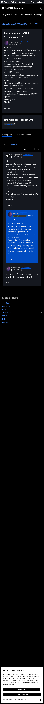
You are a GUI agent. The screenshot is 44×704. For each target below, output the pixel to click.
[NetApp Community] (14, 8)
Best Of (5, 322)
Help (4, 319)
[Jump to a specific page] (38, 149)
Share (7, 108)
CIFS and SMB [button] (9, 124)
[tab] (7, 135)
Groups (5, 316)
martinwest (14, 42)
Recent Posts (7, 306)
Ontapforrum (16, 155)
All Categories (7, 303)
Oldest (13, 144)
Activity (4, 309)
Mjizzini (16, 213)
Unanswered (22, 312)
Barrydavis (15, 268)
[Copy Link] (20, 44)
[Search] (40, 8)
